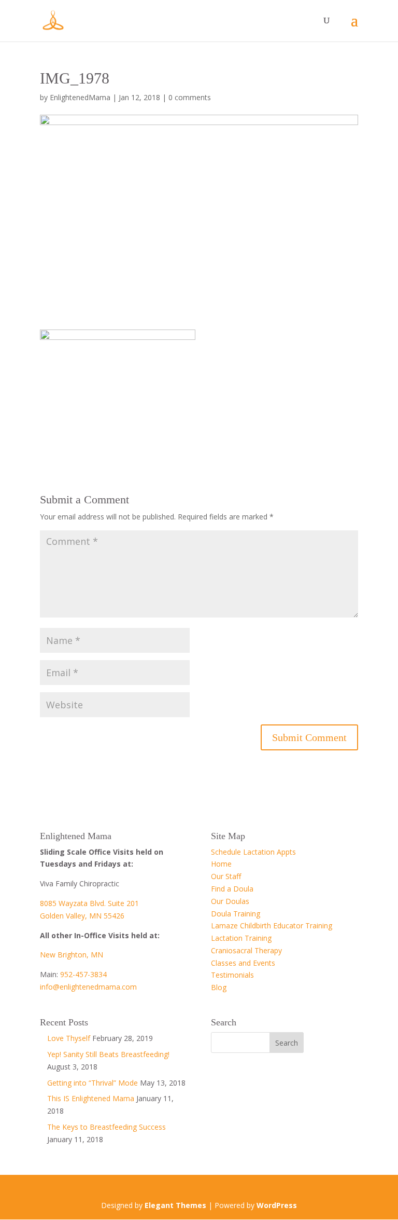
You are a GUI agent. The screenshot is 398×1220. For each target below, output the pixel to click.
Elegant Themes (175, 1205)
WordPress (277, 1205)
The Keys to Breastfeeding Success (106, 1127)
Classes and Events (243, 963)
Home (221, 864)
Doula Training (235, 914)
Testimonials (232, 975)
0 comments (189, 97)
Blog (218, 987)
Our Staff (226, 876)
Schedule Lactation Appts (253, 852)
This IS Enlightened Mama (90, 1098)
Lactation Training (241, 938)
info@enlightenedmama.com (88, 987)
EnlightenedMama (80, 97)
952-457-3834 (83, 974)
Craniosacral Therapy (246, 950)
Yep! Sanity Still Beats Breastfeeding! (108, 1054)
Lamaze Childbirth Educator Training (271, 925)
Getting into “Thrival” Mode (92, 1083)
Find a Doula (232, 889)
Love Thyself (68, 1038)
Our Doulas (230, 901)
